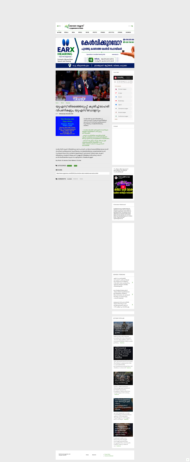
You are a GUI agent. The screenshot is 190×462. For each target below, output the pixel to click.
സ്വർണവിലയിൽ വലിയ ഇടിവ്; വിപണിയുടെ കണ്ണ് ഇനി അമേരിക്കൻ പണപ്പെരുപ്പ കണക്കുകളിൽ (95, 131)
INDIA (73, 32)
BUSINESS (128, 32)
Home (57, 103)
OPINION (120, 32)
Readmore (122, 342)
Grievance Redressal (109, 455)
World (62, 103)
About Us (94, 454)
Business (68, 103)
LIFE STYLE (111, 32)
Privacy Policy (107, 454)
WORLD (80, 32)
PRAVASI (103, 32)
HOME (59, 32)
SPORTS (95, 32)
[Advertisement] (95, 11)
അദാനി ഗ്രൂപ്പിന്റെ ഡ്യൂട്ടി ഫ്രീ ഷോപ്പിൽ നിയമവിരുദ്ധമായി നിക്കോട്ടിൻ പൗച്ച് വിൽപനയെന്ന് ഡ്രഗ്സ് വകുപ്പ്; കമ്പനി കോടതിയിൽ (94, 143)
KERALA (66, 32)
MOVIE (87, 32)
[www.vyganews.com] (74, 29)
